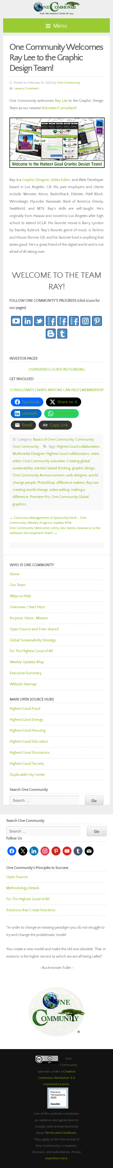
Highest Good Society (27, 764)
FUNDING (77, 369)
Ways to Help (20, 596)
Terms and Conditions (60, 1133)
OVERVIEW (37, 369)
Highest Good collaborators (67, 454)
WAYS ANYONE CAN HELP (58, 390)
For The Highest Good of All (31, 651)
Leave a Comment (26, 88)
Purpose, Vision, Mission (29, 618)
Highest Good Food (25, 709)
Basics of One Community (53, 439)
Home (14, 574)
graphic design (83, 468)
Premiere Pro (40, 497)
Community (84, 439)
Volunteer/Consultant (58, 108)
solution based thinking (52, 468)
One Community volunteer (44, 461)
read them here (56, 1158)
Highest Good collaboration (78, 447)
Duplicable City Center (27, 775)
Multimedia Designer (29, 454)
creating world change (30, 490)
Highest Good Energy (26, 720)
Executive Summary (26, 673)
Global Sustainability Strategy (33, 640)
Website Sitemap (23, 684)
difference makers (70, 483)
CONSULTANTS (22, 390)
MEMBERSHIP (93, 390)
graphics (19, 504)
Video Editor (60, 180)
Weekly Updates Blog (27, 662)
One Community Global (70, 497)
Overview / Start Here (27, 607)
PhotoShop (46, 483)
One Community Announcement (38, 475)
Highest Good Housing (27, 730)
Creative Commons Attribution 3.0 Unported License (56, 1078)
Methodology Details (22, 888)
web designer (76, 475)
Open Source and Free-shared (34, 629)
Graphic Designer (35, 180)
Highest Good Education (29, 741)
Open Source (17, 877)
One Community (56, 7)
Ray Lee (61, 101)
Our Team (17, 585)
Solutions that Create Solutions (30, 910)
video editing (59, 490)
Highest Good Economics (30, 753)
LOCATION (58, 369)
